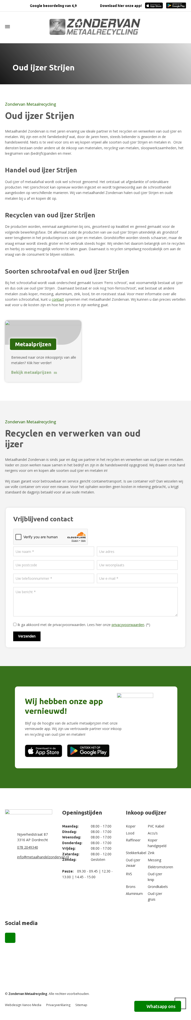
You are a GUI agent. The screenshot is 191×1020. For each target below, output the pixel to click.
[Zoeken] (183, 26)
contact (58, 299)
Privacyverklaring (58, 1005)
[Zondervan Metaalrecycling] (95, 27)
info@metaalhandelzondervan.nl (43, 857)
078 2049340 (27, 847)
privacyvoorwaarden (128, 624)
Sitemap (81, 1005)
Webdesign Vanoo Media (23, 1005)
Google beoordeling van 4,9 (53, 6)
